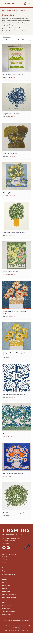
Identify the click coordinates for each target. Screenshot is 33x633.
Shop (8, 10)
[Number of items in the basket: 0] (25, 3)
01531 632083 (8, 543)
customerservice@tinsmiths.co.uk (13, 534)
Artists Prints (14, 10)
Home (3, 10)
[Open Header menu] (29, 3)
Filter (22, 39)
